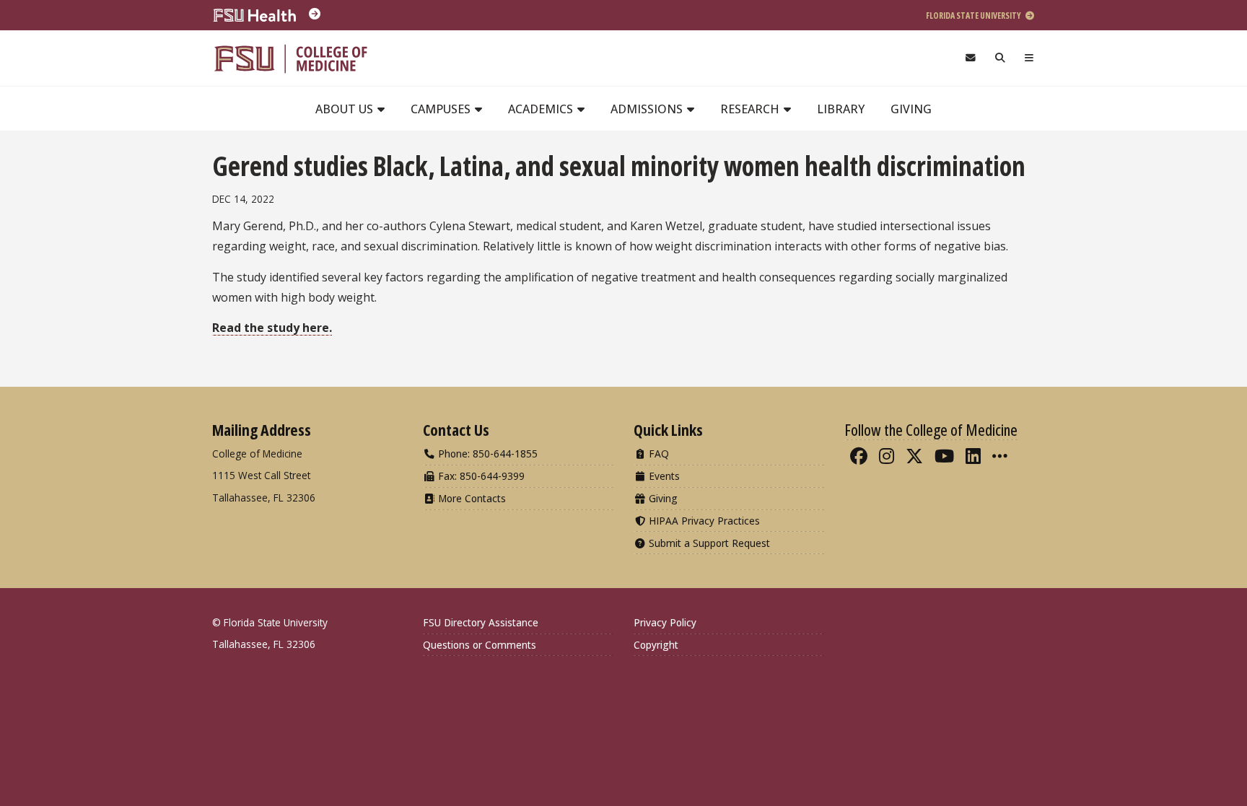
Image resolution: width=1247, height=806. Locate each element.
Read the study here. (272, 328)
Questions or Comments (479, 645)
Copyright (656, 645)
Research (751, 109)
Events (663, 476)
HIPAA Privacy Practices (703, 520)
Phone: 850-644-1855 (486, 453)
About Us (345, 109)
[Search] (1000, 58)
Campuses (442, 109)
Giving (911, 109)
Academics (542, 109)
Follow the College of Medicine (931, 429)
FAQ (657, 453)
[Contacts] (970, 58)
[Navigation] (1029, 58)
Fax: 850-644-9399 (480, 476)
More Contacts (470, 498)
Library (841, 109)
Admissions (648, 109)
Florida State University (974, 15)
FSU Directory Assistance (480, 622)
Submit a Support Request (708, 543)
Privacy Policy (665, 622)
